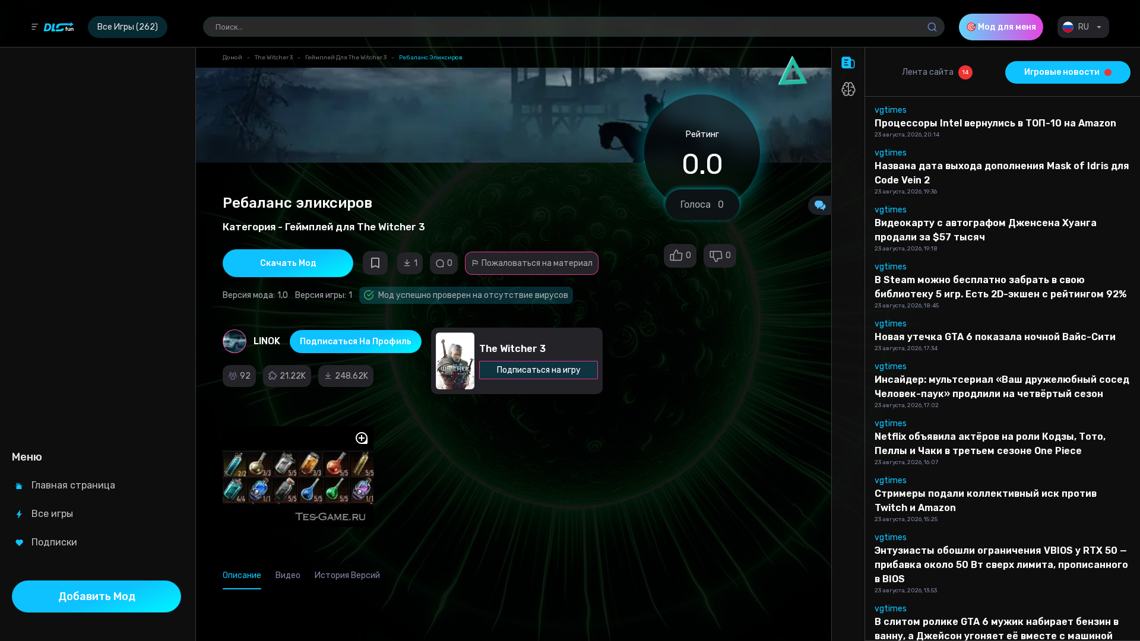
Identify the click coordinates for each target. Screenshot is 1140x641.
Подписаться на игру (539, 370)
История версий (347, 575)
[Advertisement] (96, 247)
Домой (232, 57)
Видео (288, 575)
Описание (242, 575)
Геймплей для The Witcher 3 (346, 57)
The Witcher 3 (274, 57)
